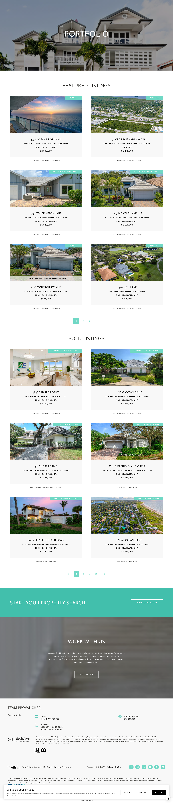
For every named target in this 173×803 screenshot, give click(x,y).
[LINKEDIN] (144, 767)
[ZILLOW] (163, 767)
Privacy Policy (114, 767)
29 (96, 574)
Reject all (127, 792)
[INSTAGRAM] (137, 767)
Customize (143, 792)
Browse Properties (147, 603)
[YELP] (156, 767)
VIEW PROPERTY (46, 128)
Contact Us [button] (86, 674)
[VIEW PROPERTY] (46, 126)
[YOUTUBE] (150, 767)
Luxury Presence (62, 767)
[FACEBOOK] (131, 767)
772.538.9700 (130, 719)
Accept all (159, 792)
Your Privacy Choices (86, 800)
